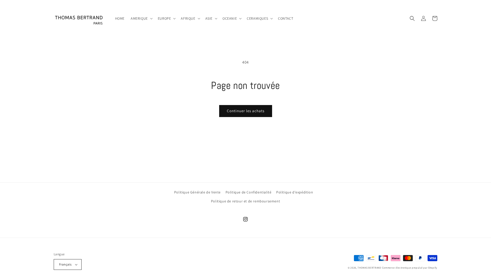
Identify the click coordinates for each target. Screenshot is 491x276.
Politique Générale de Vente (197, 192)
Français (65, 264)
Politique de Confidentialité (249, 192)
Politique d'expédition (294, 192)
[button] (141, 18)
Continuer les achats (245, 110)
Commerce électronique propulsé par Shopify (409, 267)
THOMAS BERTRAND (369, 267)
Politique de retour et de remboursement (245, 201)
